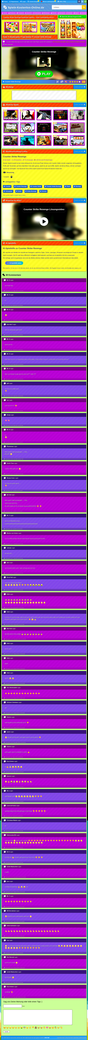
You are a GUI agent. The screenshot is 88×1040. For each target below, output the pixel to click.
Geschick (29, 13)
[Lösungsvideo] (62, 82)
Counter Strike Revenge (13, 81)
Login (24, 1)
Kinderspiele (37, 13)
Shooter (70, 13)
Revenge (78, 186)
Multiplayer (47, 13)
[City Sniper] (77, 140)
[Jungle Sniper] (11, 128)
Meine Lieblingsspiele (49, 1)
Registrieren (14, 1)
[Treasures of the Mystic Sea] (47, 27)
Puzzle (54, 13)
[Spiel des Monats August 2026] (72, 38)
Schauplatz (8, 191)
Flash (68, 186)
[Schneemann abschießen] (27, 128)
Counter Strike (36, 186)
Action (5, 13)
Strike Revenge (31, 191)
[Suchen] (84, 7)
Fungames (21, 13)
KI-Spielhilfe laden (15, 263)
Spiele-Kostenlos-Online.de (25, 7)
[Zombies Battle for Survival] (60, 115)
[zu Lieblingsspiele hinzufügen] (66, 82)
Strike (19, 191)
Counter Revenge (21, 186)
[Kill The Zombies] (77, 128)
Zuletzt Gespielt (34, 1)
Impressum (83, 1037)
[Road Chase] (11, 140)
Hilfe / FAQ (62, 1)
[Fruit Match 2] (11, 27)
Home (6, 1)
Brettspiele (13, 13)
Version (44, 191)
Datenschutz (69, 1037)
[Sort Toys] (29, 27)
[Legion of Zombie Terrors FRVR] (44, 140)
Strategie (84, 13)
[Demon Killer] (44, 128)
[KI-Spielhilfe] (57, 82)
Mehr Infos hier (9, 44)
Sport (77, 13)
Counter (7, 186)
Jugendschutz (61, 1037)
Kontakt (76, 1037)
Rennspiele (62, 13)
